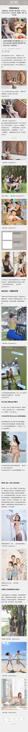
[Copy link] (8, 51)
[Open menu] (26, 2)
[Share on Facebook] (2, 51)
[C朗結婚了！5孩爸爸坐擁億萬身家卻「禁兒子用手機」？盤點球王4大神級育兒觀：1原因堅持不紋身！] (7, 245)
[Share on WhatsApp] (5, 51)
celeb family (14, 4)
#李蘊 (19, 718)
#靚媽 (14, 718)
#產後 (3, 718)
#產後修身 (9, 718)
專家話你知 (5, 10)
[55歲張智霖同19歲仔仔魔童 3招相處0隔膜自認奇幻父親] (7, 236)
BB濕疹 (19, 13)
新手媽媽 (11, 10)
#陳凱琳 (24, 718)
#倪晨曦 (9, 721)
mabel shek (11, 48)
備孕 (23, 13)
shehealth (13, 13)
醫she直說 (17, 10)
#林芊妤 (3, 721)
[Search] (2, 2)
